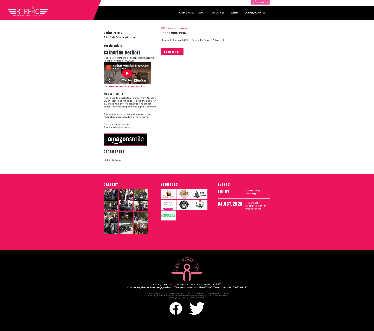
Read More (172, 52)
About (202, 12)
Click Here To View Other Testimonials (124, 86)
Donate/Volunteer (256, 12)
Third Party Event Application (119, 37)
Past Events (181, 28)
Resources (218, 12)
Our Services (186, 12)
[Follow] (104, 239)
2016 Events (167, 28)
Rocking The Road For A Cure (205, 40)
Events (235, 12)
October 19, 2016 (180, 40)
